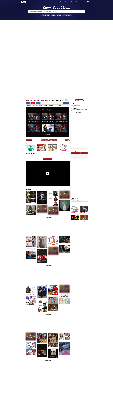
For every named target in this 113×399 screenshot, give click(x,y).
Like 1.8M (66, 103)
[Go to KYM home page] (23, 2)
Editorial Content (67, 15)
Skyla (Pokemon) (82, 212)
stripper (75, 151)
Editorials (77, 1)
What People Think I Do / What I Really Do (38, 100)
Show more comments (47, 158)
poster (72, 151)
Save (34, 103)
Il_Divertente (76, 157)
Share (28, 103)
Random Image (53, 140)
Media (70, 1)
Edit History (84, 153)
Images (53, 15)
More (83, 1)
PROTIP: (27, 105)
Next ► (67, 140)
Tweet (38, 103)
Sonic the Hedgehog (83, 221)
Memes (59, 15)
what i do (79, 151)
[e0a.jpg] (48, 122)
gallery (45, 105)
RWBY (72, 221)
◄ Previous (28, 140)
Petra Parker (73, 212)
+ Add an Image (79, 100)
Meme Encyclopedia (61, 1)
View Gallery (45, 140)
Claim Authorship (76, 153)
